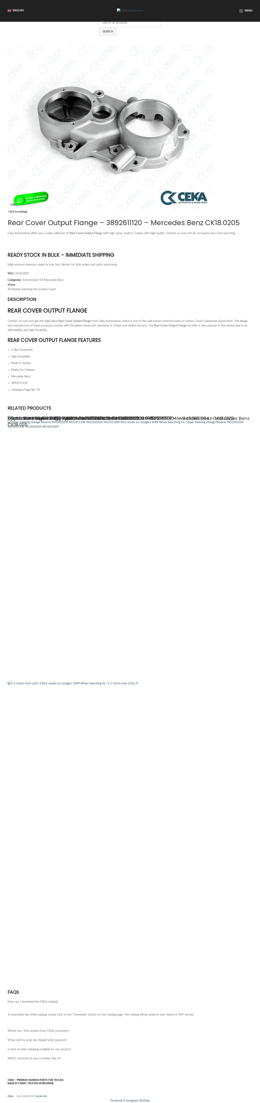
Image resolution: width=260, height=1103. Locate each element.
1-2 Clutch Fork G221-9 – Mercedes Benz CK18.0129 (64, 418)
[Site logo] (130, 10)
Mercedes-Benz (54, 280)
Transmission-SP (32, 280)
